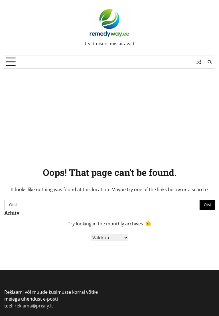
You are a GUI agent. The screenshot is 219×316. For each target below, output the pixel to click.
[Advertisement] (109, 111)
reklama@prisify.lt (34, 306)
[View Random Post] (198, 62)
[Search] (209, 62)
